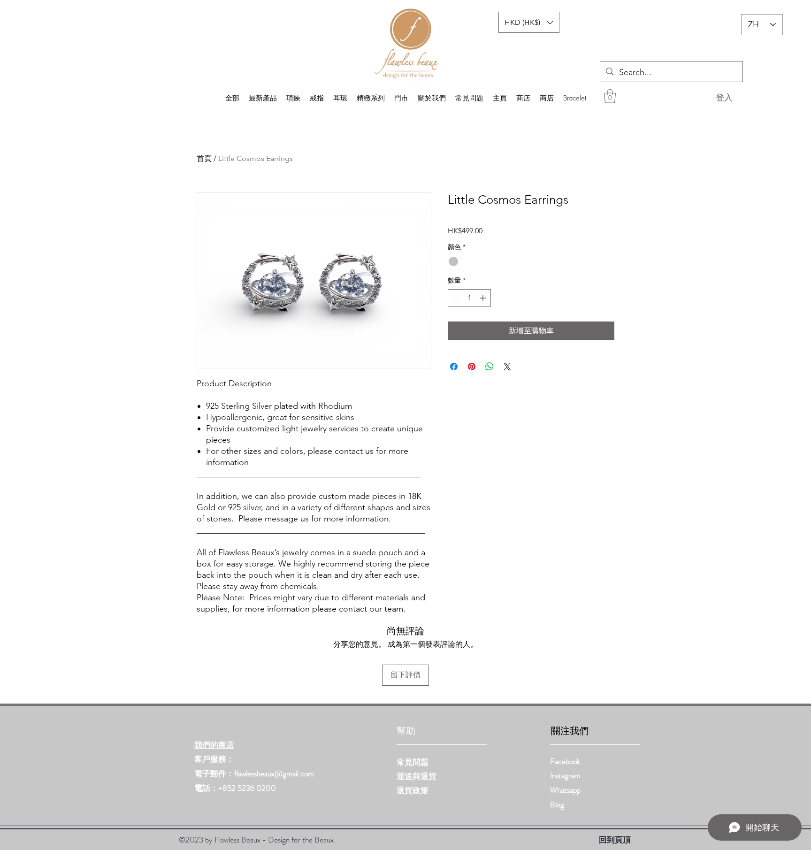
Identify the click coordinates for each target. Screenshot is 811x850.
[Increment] (484, 298)
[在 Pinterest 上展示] (471, 366)
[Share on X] (507, 366)
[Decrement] (455, 298)
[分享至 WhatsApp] (489, 366)
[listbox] (528, 22)
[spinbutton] (469, 298)
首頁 (204, 158)
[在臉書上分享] (453, 366)
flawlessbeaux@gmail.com (274, 773)
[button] (610, 96)
